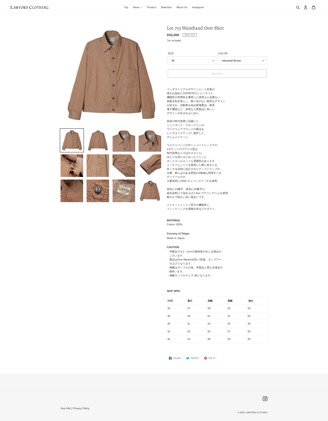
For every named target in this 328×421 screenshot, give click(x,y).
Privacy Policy (81, 408)
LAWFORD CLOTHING (256, 412)
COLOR (223, 53)
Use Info (66, 408)
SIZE (171, 53)
